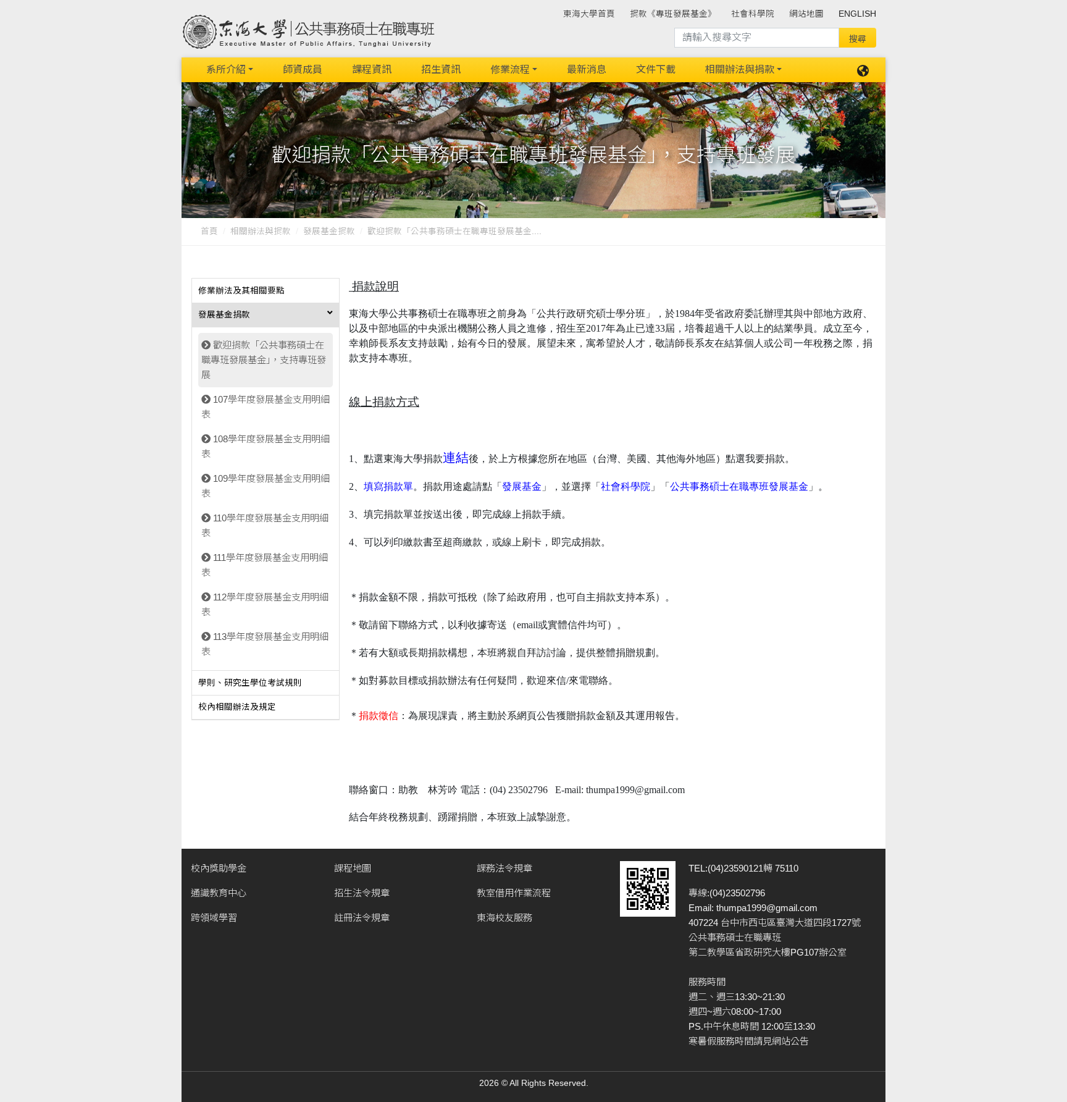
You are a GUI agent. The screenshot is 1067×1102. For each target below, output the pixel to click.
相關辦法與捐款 (739, 69)
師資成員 (302, 69)
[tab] (265, 291)
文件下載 (656, 69)
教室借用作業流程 (514, 893)
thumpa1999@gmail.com (767, 907)
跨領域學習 (214, 917)
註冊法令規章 (362, 917)
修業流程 (510, 69)
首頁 (209, 231)
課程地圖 (352, 868)
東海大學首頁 (589, 14)
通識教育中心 (218, 893)
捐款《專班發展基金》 (673, 14)
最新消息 (586, 69)
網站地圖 (806, 14)
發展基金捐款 (329, 231)
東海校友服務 (504, 917)
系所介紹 (226, 69)
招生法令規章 (362, 893)
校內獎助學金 (218, 868)
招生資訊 (441, 69)
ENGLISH (857, 14)
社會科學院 (752, 14)
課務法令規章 (504, 868)
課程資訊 (371, 69)
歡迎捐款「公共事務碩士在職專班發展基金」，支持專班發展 (263, 360)
